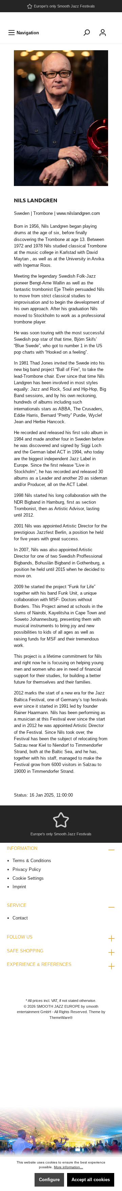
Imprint (19, 886)
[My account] (103, 33)
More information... (68, 1167)
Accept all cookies (91, 1179)
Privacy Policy (27, 869)
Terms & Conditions (32, 860)
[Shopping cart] (115, 29)
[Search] (86, 33)
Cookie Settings (28, 878)
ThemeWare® (61, 1018)
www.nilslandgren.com (78, 213)
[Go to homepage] (61, 19)
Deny (22, 1179)
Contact (20, 917)
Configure (49, 1179)
